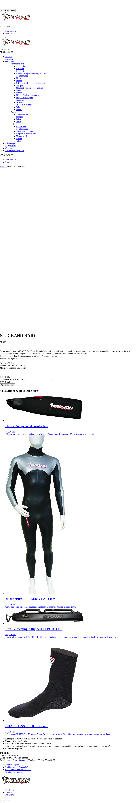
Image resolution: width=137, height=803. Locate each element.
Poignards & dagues (24, 97)
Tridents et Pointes (24, 105)
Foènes (19, 80)
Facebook (9, 790)
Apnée (13, 112)
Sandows (20, 100)
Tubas (18, 107)
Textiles (19, 102)
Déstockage (10, 143)
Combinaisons (22, 76)
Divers (19, 109)
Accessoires (21, 66)
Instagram (9, 795)
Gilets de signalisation (25, 131)
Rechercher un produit (14, 150)
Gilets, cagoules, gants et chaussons (31, 83)
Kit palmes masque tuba (26, 134)
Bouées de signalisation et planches (31, 73)
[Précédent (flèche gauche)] (1, 802)
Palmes (19, 93)
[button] (6, 52)
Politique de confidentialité (16, 767)
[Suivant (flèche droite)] (4, 802)
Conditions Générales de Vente (18, 769)
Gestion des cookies (13, 772)
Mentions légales (12, 765)
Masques (20, 85)
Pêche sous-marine (18, 64)
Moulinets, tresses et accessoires (29, 88)
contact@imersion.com (16, 760)
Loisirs (13, 124)
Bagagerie (20, 71)
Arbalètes (20, 68)
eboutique (9, 61)
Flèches (19, 78)
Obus (18, 90)
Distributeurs (10, 146)
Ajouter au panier (7, 385)
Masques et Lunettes (24, 136)
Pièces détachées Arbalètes (27, 95)
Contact (8, 148)
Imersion (9, 59)
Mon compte (10, 31)
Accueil (8, 56)
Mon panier (10, 33)
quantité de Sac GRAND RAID (13, 379)
